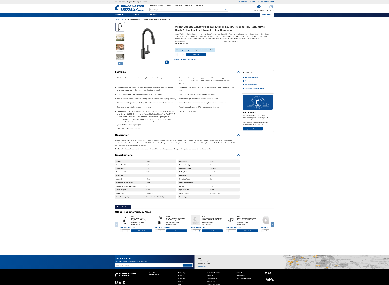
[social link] (116, 282)
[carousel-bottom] (120, 63)
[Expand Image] (167, 62)
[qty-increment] (184, 54)
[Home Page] (129, 8)
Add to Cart (196, 54)
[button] (259, 8)
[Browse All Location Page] (291, 262)
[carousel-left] (116, 224)
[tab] (123, 207)
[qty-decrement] (176, 54)
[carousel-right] (272, 224)
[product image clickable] (125, 220)
